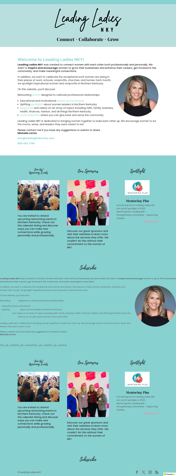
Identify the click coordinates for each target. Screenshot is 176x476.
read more (150, 221)
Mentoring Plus (137, 201)
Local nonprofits (30, 115)
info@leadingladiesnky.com (36, 138)
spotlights (37, 104)
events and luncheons (70, 100)
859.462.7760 (26, 143)
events (36, 95)
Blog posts (27, 108)
